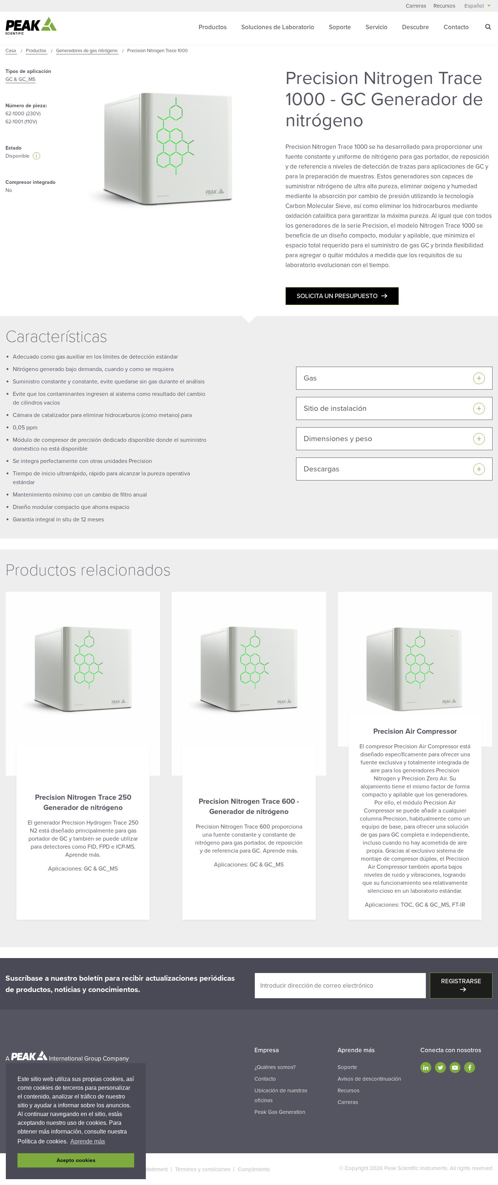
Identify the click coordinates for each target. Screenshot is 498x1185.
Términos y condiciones (202, 1169)
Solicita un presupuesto (337, 296)
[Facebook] (469, 1067)
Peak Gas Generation (279, 1112)
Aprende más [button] (87, 1141)
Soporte (340, 27)
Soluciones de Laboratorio (277, 27)
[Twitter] (440, 1067)
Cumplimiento (254, 1169)
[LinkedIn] (425, 1067)
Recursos (444, 6)
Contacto (456, 27)
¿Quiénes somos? (275, 1067)
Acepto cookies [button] (76, 1160)
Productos (213, 27)
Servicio (377, 27)
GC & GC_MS (20, 79)
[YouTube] (455, 1067)
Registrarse (461, 981)
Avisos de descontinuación (369, 1079)
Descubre (415, 27)
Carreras (416, 6)
